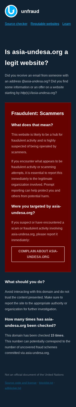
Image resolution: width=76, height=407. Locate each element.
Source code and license (20, 382)
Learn (66, 24)
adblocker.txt (13, 388)
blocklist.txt (46, 382)
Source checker (16, 24)
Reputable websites (45, 24)
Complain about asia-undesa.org (38, 254)
